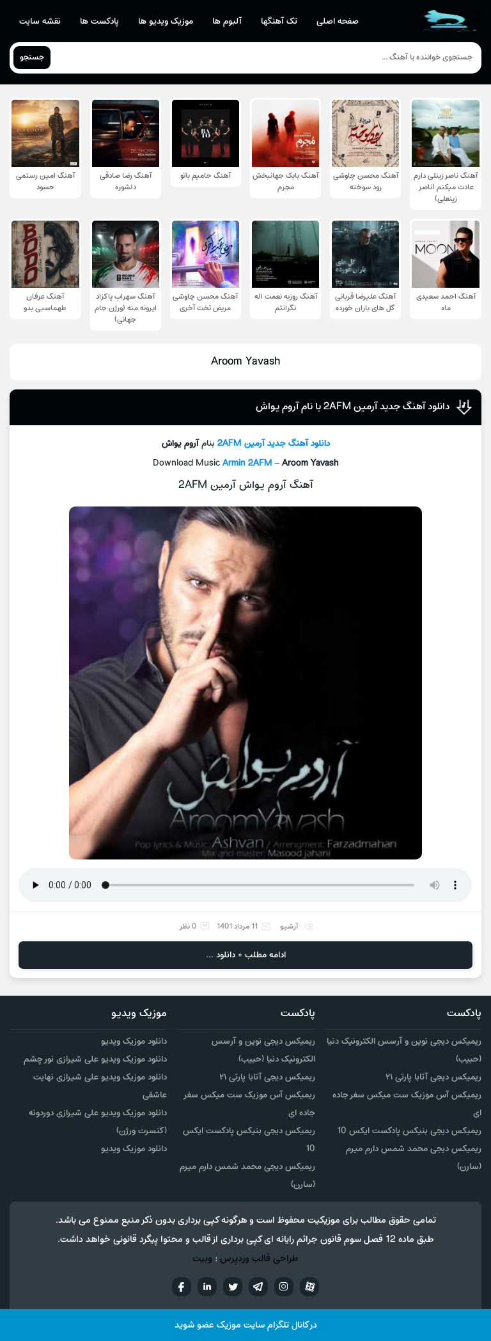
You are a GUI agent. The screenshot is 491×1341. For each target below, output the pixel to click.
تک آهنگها (279, 21)
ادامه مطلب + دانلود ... (246, 955)
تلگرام (258, 1286)
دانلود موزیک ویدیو (134, 1041)
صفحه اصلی (337, 21)
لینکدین (207, 1286)
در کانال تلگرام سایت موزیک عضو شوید (246, 1325)
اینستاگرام (283, 1286)
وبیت (202, 1259)
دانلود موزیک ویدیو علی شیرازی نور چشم (95, 1059)
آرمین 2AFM (241, 443)
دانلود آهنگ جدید (298, 443)
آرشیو (289, 926)
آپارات (309, 1286)
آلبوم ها (227, 21)
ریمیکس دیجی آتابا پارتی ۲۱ (433, 1077)
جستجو (32, 58)
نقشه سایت (40, 21)
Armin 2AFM (247, 463)
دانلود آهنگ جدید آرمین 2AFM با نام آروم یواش (352, 406)
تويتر (232, 1286)
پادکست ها (99, 21)
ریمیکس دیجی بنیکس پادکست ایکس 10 (409, 1131)
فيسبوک (181, 1286)
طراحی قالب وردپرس (259, 1259)
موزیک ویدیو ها (165, 21)
